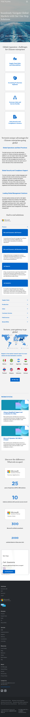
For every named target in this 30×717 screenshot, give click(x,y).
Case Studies (4, 648)
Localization (4, 639)
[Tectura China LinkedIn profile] (5, 690)
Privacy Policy (4, 676)
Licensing (3, 641)
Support (3, 634)
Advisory (3, 636)
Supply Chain (4, 616)
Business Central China (6, 702)
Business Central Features (18, 700)
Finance (3, 613)
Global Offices (4, 669)
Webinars (3, 653)
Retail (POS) (3, 622)
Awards (2, 671)
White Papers (4, 657)
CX (1, 620)
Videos (2, 655)
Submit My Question (5, 686)
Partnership (3, 673)
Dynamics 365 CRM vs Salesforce (20, 702)
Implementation (5, 632)
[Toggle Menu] (27, 1)
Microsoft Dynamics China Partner (9, 704)
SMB (2, 630)
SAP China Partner (22, 704)
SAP (2, 591)
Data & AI (3, 593)
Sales (2, 618)
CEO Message (4, 667)
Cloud (2, 595)
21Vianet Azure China (6, 700)
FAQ (2, 659)
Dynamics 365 (4, 588)
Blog (2, 650)
